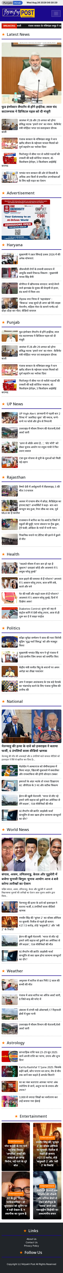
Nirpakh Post (28, 1264)
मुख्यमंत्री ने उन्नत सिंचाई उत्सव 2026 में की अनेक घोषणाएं (39, 256)
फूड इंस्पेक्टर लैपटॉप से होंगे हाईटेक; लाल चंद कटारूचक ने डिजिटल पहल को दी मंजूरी (29, 109)
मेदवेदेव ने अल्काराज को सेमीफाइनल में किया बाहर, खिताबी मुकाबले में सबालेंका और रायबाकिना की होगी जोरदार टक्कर (39, 770)
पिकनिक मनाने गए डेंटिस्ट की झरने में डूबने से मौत (39, 537)
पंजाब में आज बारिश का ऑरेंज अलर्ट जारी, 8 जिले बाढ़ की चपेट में (40, 997)
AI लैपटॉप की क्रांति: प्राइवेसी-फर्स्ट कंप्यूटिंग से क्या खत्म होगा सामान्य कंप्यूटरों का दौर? (40, 815)
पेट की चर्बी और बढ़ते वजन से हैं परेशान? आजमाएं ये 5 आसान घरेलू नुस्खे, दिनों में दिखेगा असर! (39, 598)
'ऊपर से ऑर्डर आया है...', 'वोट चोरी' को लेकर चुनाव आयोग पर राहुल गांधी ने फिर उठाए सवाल (38, 447)
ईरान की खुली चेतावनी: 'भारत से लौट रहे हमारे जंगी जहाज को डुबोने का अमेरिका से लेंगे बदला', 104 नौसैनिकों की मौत (39, 800)
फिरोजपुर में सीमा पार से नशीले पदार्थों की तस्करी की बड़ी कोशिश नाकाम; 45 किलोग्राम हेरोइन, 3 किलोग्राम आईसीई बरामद (31, 160)
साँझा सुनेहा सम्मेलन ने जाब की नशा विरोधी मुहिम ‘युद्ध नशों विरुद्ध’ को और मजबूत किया (40, 642)
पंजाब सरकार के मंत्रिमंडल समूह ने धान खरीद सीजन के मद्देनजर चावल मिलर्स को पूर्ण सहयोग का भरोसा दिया (38, 143)
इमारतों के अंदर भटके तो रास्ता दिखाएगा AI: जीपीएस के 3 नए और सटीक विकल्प (39, 783)
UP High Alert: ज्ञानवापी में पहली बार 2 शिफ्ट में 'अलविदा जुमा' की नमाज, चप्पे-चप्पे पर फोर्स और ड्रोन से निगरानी (39, 417)
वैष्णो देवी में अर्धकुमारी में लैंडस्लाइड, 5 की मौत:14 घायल (39, 489)
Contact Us (31, 1242)
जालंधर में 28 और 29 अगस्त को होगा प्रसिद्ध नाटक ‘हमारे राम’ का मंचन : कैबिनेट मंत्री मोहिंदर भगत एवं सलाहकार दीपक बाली (31, 126)
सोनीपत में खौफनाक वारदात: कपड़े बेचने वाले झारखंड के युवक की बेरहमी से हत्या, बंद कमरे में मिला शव (39, 288)
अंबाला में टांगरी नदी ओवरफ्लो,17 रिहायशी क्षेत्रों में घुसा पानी (40, 1012)
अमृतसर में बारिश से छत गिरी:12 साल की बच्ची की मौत (39, 983)
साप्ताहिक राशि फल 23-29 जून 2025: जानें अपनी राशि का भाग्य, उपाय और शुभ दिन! (39, 1056)
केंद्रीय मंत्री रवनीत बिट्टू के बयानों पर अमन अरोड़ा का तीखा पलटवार (39, 669)
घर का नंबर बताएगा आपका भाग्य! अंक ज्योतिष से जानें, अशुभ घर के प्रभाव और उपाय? (38, 1086)
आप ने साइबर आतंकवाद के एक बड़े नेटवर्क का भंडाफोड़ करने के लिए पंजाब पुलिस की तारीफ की (40, 686)
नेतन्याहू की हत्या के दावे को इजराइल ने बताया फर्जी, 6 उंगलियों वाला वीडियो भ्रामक (30, 748)
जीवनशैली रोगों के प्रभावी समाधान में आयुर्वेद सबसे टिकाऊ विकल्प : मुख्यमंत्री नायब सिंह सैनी (38, 273)
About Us (31, 1239)
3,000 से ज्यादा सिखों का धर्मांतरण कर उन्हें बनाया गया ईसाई (38, 1099)
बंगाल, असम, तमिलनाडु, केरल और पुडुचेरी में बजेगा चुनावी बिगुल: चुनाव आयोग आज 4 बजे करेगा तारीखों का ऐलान (30, 879)
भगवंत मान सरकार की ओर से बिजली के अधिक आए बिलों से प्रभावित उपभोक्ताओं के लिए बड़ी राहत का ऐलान (39, 177)
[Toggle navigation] (56, 13)
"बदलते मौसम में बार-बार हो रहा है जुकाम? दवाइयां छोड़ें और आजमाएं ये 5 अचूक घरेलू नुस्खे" (38, 568)
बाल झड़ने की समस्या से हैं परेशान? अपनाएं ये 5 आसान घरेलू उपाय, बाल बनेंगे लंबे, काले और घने (40, 583)
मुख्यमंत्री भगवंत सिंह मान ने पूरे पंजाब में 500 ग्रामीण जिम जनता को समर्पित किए (38, 655)
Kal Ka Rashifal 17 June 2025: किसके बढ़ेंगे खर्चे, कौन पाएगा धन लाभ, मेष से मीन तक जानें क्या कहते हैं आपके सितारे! (40, 1071)
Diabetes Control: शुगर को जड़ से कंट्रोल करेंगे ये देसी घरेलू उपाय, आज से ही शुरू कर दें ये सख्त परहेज (39, 613)
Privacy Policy (31, 1245)
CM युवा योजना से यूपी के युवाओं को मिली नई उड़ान (40, 460)
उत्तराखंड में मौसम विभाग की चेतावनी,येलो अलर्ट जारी (39, 430)
